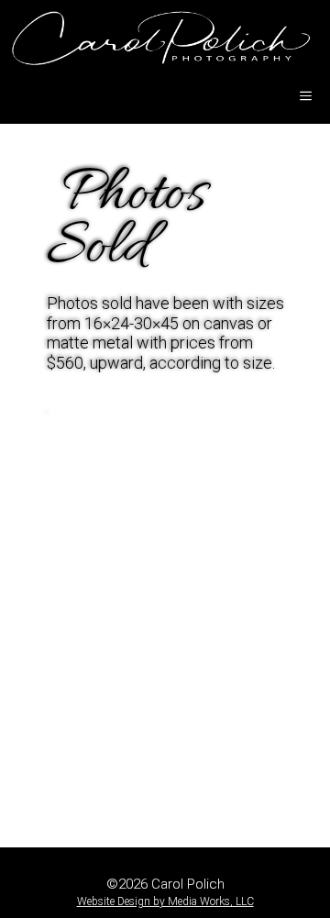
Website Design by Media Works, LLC (165, 901)
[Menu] (305, 96)
